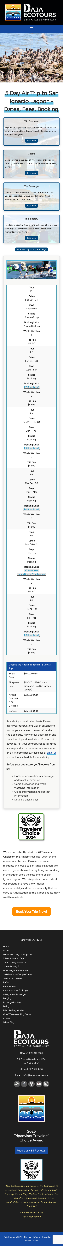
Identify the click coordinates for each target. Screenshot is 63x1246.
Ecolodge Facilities (12, 1002)
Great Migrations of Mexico (16, 970)
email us (51, 752)
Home (6, 946)
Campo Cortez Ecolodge (15, 990)
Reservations (9, 986)
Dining (6, 1006)
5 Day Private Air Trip (13, 958)
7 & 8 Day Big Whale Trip (15, 962)
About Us (8, 950)
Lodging (7, 998)
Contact (7, 1018)
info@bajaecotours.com (35, 1075)
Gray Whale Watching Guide (17, 1014)
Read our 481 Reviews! (32, 1150)
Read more (32, 140)
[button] (31, 29)
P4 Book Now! (31, 509)
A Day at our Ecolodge (14, 994)
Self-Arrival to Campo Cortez (17, 974)
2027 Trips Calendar (13, 978)
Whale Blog (8, 1022)
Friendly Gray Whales (13, 1010)
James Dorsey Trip (12, 966)
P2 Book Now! (31, 387)
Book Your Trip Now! (31, 911)
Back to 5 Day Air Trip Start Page (31, 249)
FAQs (6, 982)
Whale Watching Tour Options (17, 954)
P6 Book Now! (31, 635)
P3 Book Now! (31, 448)
